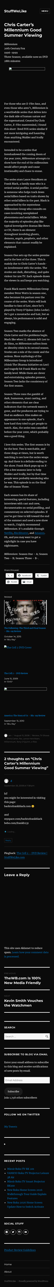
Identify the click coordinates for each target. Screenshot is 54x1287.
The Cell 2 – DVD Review (16, 673)
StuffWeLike (15, 11)
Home (8, 1264)
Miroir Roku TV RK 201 (20, 1168)
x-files (34, 742)
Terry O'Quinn (23, 742)
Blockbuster (21, 532)
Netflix (8, 532)
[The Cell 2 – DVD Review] (25, 657)
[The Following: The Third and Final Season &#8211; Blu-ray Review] (25, 612)
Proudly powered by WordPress (33, 1281)
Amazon (40, 532)
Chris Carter (12, 738)
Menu (45, 11)
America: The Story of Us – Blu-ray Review (24, 715)
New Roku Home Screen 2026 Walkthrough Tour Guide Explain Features (26, 1194)
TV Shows (44, 735)
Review (35, 735)
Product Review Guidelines (20, 1250)
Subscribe (13, 1091)
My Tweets (10, 1126)
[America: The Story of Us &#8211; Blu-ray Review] (25, 699)
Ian (10, 735)
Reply (8, 840)
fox (20, 738)
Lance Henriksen (31, 738)
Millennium (10, 742)
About (8, 1271)
